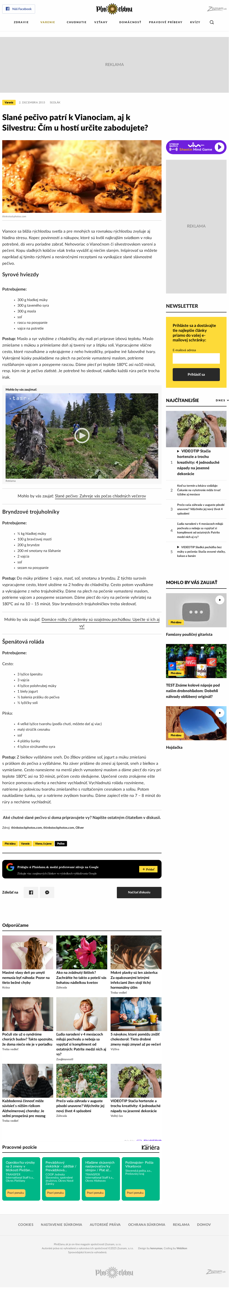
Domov (204, 1224)
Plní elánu (10, 843)
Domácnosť (130, 22)
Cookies (26, 1224)
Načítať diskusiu (139, 892)
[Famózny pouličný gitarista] (196, 610)
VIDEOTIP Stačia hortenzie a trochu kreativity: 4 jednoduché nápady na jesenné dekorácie (198, 462)
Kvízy (195, 22)
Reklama (181, 1224)
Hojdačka (174, 747)
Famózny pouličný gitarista (189, 634)
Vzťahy (101, 22)
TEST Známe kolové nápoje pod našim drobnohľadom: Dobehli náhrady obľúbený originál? (193, 691)
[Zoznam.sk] (217, 9)
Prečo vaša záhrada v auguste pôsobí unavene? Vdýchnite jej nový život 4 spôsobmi (200, 509)
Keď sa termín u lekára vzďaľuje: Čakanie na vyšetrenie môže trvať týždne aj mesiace (199, 490)
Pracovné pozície (19, 1147)
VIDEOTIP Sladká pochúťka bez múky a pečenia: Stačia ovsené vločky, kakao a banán (201, 552)
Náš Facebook (22, 9)
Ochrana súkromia (146, 1224)
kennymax (156, 1248)
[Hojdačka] (196, 723)
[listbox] (215, 400)
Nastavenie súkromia (61, 1224)
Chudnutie (77, 22)
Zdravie (21, 22)
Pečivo (61, 843)
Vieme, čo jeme (43, 843)
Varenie (47, 22)
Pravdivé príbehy (166, 22)
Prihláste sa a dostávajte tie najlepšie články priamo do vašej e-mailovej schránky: (194, 333)
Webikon (181, 1248)
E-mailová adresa (184, 350)
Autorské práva (105, 1224)
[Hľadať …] (212, 22)
